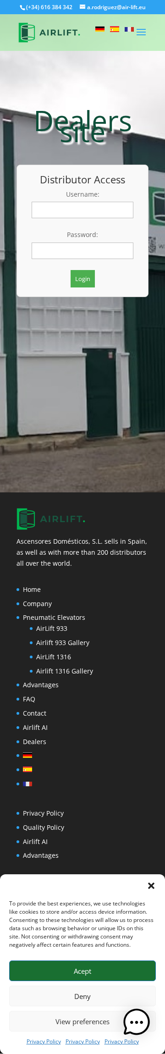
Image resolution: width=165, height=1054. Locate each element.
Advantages (41, 684)
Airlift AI (35, 727)
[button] (151, 885)
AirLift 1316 (53, 656)
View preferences (82, 1021)
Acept (82, 971)
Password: (82, 234)
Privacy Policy (44, 1041)
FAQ (29, 699)
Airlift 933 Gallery (62, 642)
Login (82, 279)
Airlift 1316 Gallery (64, 671)
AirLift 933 (51, 628)
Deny (82, 996)
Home (32, 589)
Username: (82, 194)
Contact (34, 713)
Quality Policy (43, 827)
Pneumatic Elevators (54, 617)
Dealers (34, 741)
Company (37, 603)
